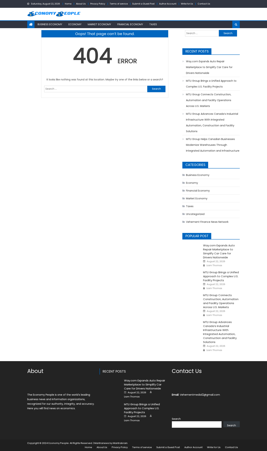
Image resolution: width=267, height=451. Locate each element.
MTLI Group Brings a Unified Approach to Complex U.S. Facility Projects (211, 83)
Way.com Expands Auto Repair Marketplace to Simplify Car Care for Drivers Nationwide (209, 67)
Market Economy (99, 24)
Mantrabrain (120, 443)
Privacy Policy (97, 3)
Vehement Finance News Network (207, 222)
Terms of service (119, 3)
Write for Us (187, 3)
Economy (75, 24)
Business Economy (50, 24)
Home (68, 3)
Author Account (167, 3)
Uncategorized (195, 214)
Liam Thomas (214, 265)
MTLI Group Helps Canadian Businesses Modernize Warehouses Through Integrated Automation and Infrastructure (212, 145)
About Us (81, 3)
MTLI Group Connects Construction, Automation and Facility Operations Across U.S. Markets (208, 100)
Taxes (153, 24)
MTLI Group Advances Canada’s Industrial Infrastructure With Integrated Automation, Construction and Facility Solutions (212, 122)
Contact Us (204, 3)
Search (176, 419)
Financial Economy (130, 24)
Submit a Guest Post (143, 3)
